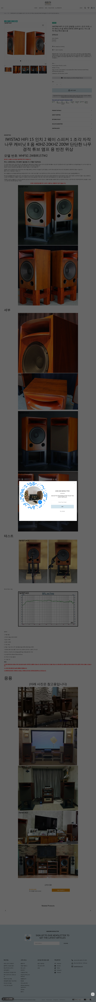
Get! (62, 506)
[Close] (75, 483)
